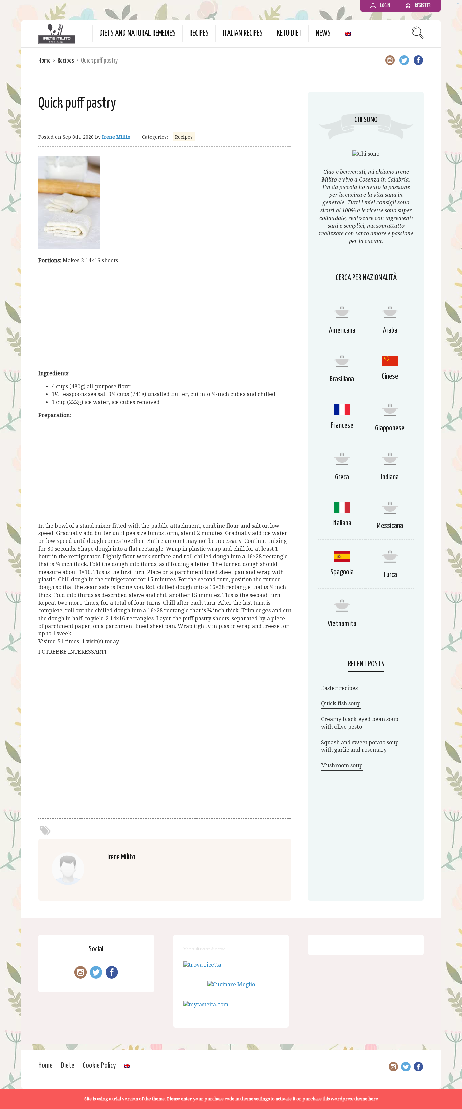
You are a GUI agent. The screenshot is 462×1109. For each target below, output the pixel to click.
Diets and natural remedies (137, 34)
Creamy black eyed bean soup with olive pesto (359, 723)
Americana (342, 330)
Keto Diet (289, 34)
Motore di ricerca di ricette (204, 949)
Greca (342, 477)
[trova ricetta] (202, 965)
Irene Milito (116, 137)
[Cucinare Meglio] (231, 984)
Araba (390, 330)
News (323, 34)
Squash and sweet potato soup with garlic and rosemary (360, 746)
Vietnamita (342, 624)
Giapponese (390, 428)
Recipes (199, 34)
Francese (342, 425)
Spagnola (342, 572)
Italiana (341, 523)
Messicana (390, 526)
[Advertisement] (164, 317)
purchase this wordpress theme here (340, 1098)
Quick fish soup (341, 703)
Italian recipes (243, 34)
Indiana (390, 477)
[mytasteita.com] (205, 1004)
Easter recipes (339, 688)
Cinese (390, 376)
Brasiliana (342, 379)
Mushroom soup (342, 765)
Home (44, 60)
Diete (67, 1065)
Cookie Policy (99, 1065)
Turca (390, 575)
